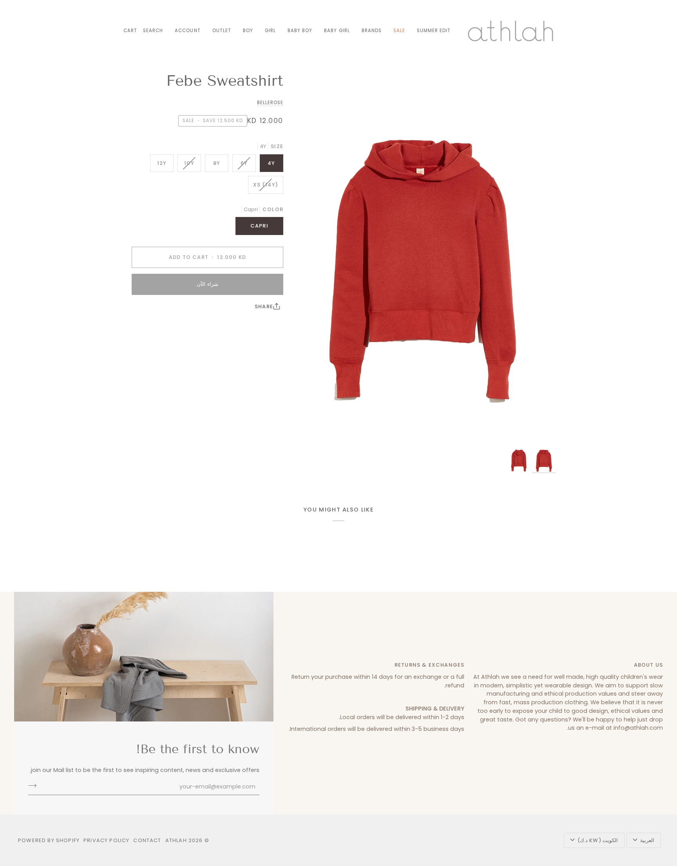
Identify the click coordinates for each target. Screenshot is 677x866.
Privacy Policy (106, 840)
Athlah (176, 840)
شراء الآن (207, 284)
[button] (371, 31)
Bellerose (270, 102)
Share (264, 306)
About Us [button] (648, 665)
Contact (147, 840)
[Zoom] (421, 257)
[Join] (34, 785)
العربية (647, 840)
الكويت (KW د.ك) (597, 840)
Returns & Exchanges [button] (429, 665)
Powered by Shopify (49, 840)
